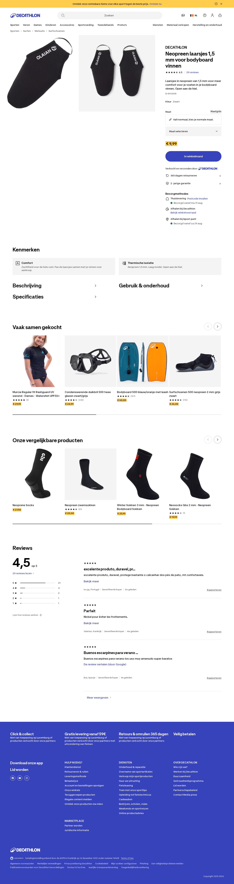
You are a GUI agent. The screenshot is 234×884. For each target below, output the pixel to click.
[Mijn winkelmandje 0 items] (220, 15)
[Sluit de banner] (221, 3)
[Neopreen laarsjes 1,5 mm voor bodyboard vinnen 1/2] (117, 73)
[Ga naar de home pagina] (25, 15)
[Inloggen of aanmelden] (212, 15)
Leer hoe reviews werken (25, 615)
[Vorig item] (208, 326)
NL (196, 15)
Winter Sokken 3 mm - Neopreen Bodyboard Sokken (138, 507)
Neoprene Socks (23, 505)
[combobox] (193, 131)
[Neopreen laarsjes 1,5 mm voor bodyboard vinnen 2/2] (40, 73)
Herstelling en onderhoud (207, 25)
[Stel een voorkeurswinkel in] (183, 15)
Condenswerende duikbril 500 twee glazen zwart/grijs (88, 393)
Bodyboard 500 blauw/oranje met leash (142, 392)
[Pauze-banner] (216, 3)
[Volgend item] (217, 326)
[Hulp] (205, 15)
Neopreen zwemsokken (80, 505)
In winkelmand (193, 156)
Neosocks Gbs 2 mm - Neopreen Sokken (190, 507)
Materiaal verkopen (178, 25)
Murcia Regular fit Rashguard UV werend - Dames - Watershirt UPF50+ (36, 393)
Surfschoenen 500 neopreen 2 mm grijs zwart (194, 393)
